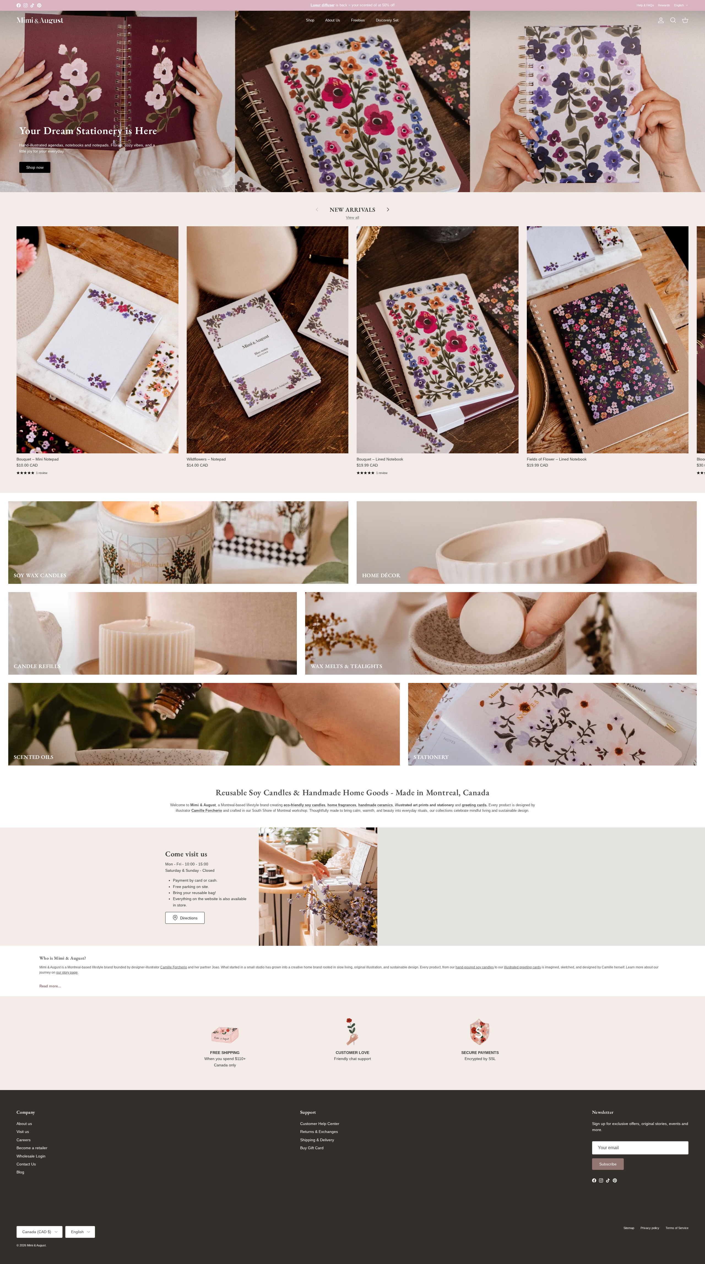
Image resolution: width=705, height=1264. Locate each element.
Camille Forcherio (173, 967)
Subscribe (608, 1164)
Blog (20, 1172)
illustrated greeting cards (522, 967)
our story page (67, 972)
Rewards (664, 5)
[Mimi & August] (40, 20)
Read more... (50, 986)
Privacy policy (650, 1228)
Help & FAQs (645, 5)
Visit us (23, 1131)
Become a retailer (32, 1148)
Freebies (358, 20)
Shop (310, 20)
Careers (24, 1140)
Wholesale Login (31, 1156)
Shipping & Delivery (317, 1140)
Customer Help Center (319, 1123)
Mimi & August (36, 1245)
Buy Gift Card (312, 1148)
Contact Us (26, 1164)
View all (352, 217)
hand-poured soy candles (474, 967)
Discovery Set (387, 20)
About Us (332, 20)
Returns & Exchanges (319, 1131)
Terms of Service (677, 1228)
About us (24, 1123)
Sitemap (628, 1228)
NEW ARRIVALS (352, 209)
